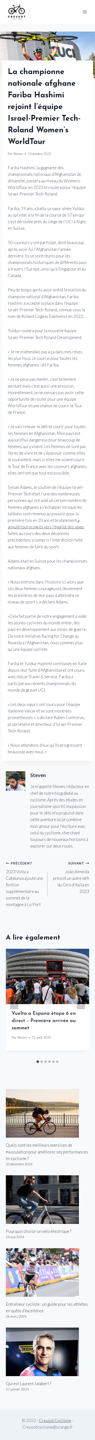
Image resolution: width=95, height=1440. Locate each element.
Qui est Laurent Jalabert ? (28, 1383)
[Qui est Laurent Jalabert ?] (47, 1352)
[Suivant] (81, 1003)
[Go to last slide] (14, 1003)
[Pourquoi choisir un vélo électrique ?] (47, 1199)
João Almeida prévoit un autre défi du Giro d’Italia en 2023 (71, 877)
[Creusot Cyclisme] (17, 11)
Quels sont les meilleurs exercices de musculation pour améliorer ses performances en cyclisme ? (47, 1152)
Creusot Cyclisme (55, 1420)
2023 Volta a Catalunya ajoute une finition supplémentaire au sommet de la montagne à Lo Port (24, 884)
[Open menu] (84, 12)
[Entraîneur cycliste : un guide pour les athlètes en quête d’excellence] (47, 1272)
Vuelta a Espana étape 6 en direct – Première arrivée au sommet (44, 1021)
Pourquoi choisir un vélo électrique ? (38, 1231)
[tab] (38, 1061)
